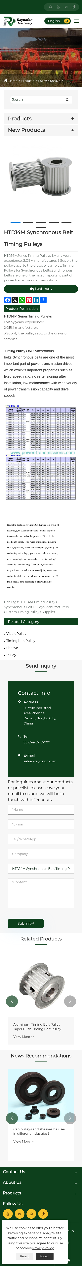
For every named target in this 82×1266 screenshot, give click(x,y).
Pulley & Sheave (49, 81)
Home (13, 81)
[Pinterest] (66, 7)
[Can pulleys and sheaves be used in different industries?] (41, 1095)
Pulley (68, 81)
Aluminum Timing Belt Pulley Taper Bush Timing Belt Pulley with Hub (37, 1027)
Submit (26, 923)
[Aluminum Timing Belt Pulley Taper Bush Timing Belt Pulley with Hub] (41, 984)
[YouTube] (58, 7)
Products (27, 81)
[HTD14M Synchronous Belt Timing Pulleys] (41, 181)
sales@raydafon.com (39, 761)
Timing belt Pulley (20, 641)
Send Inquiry (43, 288)
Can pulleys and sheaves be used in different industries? (39, 1131)
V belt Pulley (16, 634)
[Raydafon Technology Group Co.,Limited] (18, 21)
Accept (45, 1256)
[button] (12, 1001)
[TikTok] (74, 7)
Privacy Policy (43, 1248)
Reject (24, 1256)
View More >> (23, 1037)
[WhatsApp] (50, 7)
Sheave (12, 648)
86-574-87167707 (36, 742)
